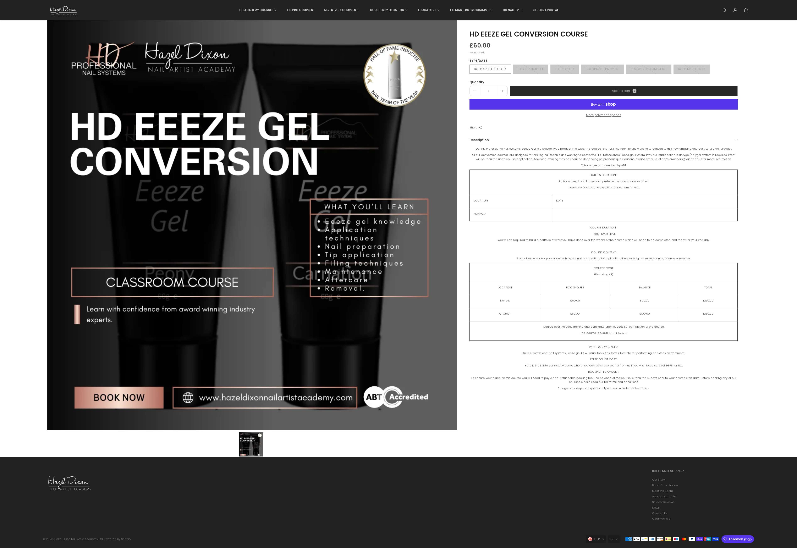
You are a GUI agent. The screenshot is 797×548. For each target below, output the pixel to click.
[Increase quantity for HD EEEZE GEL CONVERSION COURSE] (502, 91)
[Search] (725, 10)
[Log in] (735, 10)
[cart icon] (746, 10)
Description (479, 140)
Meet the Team (662, 491)
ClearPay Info (661, 519)
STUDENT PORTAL (546, 10)
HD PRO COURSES (300, 10)
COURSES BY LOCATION (387, 10)
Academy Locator (664, 496)
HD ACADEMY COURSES (256, 10)
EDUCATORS (427, 10)
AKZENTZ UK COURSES (340, 10)
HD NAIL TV (511, 10)
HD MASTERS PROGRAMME (469, 10)
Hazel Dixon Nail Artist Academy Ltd (78, 539)
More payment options (603, 115)
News (656, 508)
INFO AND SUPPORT (669, 471)
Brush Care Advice (665, 485)
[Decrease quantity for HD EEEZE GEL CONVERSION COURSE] (474, 91)
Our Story (658, 480)
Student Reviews (663, 502)
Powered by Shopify (117, 539)
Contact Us (659, 513)
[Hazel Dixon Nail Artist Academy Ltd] (63, 10)
